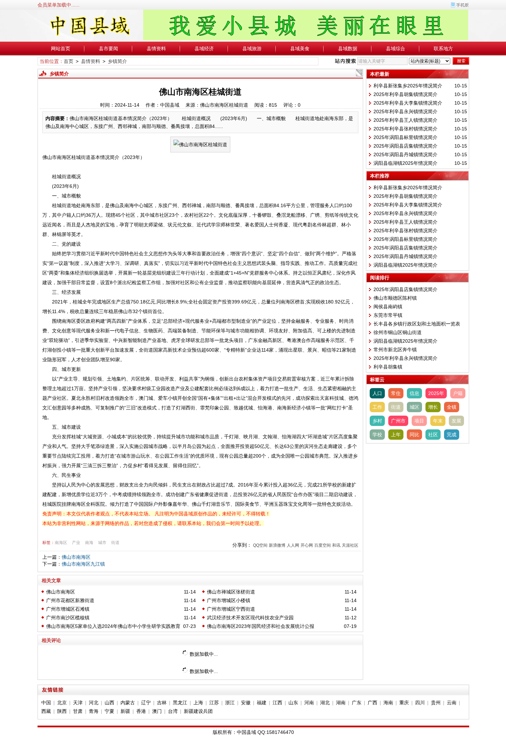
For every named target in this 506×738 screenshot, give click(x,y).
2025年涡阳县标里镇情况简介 (405, 137)
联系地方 (443, 48)
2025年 (436, 393)
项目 (419, 421)
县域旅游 (252, 48)
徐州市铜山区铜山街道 (397, 332)
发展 (456, 421)
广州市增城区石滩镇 (67, 609)
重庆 (404, 702)
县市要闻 (108, 48)
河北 (93, 702)
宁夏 (109, 711)
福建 (261, 702)
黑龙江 (180, 702)
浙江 (230, 702)
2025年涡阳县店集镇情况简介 (405, 146)
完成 (451, 434)
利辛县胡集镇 (387, 367)
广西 (372, 702)
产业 (76, 542)
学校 (377, 434)
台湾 (173, 711)
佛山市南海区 (76, 557)
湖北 (325, 702)
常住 (396, 393)
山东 (293, 702)
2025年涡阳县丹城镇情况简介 (405, 154)
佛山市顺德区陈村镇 (395, 298)
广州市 (398, 421)
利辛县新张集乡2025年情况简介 (407, 85)
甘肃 (78, 711)
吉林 (162, 702)
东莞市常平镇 (387, 315)
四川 (420, 702)
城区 (414, 407)
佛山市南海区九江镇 (83, 564)
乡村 (377, 421)
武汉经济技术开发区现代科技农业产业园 (250, 617)
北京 (62, 702)
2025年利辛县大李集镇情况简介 (407, 103)
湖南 (341, 702)
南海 (89, 542)
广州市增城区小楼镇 (228, 600)
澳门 (157, 711)
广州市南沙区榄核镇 (67, 617)
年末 (438, 421)
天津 (78, 702)
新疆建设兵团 (198, 711)
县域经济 (204, 48)
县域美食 (299, 48)
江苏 (214, 702)
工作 (377, 407)
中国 (46, 702)
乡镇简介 (117, 61)
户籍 (458, 393)
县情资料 (156, 48)
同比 (414, 434)
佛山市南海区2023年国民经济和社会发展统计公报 (260, 626)
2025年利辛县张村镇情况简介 (405, 128)
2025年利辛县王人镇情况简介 (405, 120)
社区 (433, 434)
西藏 (46, 711)
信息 (414, 393)
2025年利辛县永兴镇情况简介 (405, 111)
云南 (451, 702)
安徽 (246, 702)
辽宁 (146, 702)
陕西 (62, 711)
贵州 (436, 702)
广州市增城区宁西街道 (231, 609)
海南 (388, 702)
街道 (115, 542)
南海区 (61, 542)
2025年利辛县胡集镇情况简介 (405, 94)
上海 (198, 702)
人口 (377, 393)
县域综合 (395, 48)
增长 (433, 407)
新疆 (125, 711)
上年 (396, 434)
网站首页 (60, 48)
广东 (356, 702)
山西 (109, 702)
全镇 (451, 407)
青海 (93, 711)
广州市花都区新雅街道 (70, 600)
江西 (277, 702)
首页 (68, 61)
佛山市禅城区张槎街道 (231, 592)
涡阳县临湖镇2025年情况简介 (405, 163)
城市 (102, 542)
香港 (141, 711)
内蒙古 (127, 702)
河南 (309, 702)
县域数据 (347, 48)
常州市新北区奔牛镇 (395, 349)
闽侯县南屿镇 (387, 306)
